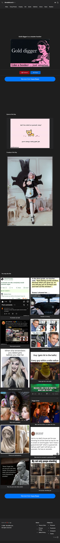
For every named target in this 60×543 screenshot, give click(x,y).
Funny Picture (13, 6)
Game (45, 6)
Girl (25, 6)
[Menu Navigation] (2, 2)
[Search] (57, 2)
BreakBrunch (9, 525)
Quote (29, 6)
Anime (40, 6)
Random (51, 6)
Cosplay (21, 6)
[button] (55, 2)
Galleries (35, 6)
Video (6, 6)
